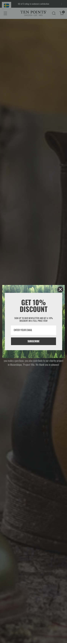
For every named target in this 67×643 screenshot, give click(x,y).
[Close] (60, 289)
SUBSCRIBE (33, 341)
